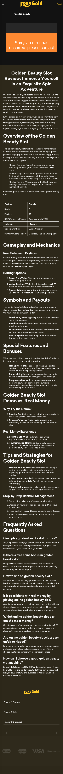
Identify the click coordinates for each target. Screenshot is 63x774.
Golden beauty (22, 14)
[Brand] (59, 4)
